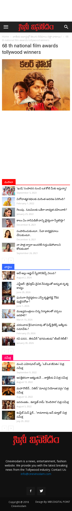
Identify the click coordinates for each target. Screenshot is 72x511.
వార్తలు (8, 266)
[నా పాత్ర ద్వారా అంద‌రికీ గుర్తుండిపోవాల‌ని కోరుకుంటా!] (8, 247)
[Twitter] (41, 491)
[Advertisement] (36, 13)
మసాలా (8, 182)
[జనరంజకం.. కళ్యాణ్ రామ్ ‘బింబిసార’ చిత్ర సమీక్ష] (8, 404)
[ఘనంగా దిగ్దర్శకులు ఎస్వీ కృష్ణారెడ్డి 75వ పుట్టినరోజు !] (8, 300)
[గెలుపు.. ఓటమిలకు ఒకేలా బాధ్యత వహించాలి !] (8, 212)
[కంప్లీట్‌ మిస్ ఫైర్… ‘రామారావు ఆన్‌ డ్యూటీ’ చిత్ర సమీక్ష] (8, 415)
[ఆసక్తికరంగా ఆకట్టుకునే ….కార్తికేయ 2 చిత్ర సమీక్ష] (8, 380)
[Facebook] (31, 491)
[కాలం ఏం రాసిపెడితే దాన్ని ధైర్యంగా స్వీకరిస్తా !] (8, 222)
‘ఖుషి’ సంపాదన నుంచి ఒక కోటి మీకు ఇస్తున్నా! (42, 188)
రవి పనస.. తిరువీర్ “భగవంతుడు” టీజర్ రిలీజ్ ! (42, 338)
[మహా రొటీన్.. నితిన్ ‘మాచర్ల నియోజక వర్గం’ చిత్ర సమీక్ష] (8, 390)
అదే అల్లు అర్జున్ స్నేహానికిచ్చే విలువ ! (36, 273)
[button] (66, 27)
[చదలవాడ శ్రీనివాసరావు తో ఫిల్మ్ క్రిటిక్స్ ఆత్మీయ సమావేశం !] (8, 327)
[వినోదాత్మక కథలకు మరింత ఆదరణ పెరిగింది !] (8, 201)
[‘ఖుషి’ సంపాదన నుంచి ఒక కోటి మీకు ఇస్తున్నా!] (8, 190)
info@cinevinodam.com (36, 474)
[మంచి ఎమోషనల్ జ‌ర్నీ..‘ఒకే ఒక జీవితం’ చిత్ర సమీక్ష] (8, 366)
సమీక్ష (7, 357)
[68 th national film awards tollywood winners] (36, 109)
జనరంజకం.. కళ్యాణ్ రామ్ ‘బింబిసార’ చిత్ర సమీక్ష (43, 402)
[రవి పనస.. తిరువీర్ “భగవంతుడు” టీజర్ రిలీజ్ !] (8, 341)
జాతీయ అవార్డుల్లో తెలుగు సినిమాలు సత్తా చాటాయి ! (37, 36)
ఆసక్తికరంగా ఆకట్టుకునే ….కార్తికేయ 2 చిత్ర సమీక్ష (42, 377)
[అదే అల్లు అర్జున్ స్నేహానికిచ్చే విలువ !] (8, 275)
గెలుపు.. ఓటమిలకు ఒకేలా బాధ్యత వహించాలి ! (42, 209)
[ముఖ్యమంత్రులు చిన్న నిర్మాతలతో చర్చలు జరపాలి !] (8, 313)
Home (5, 36)
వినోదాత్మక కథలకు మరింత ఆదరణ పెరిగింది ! (41, 199)
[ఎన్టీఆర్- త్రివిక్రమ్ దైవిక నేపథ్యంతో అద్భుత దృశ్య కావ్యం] (8, 289)
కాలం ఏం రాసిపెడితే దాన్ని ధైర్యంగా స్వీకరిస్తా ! (41, 220)
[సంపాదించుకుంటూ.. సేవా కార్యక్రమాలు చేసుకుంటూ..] (8, 233)
